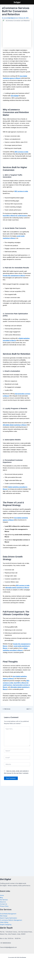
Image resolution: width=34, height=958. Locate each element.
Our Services (4, 900)
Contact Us (3, 904)
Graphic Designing (5, 924)
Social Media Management (8, 914)
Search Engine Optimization (8, 918)
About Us (3, 902)
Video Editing (4, 922)
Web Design (3, 916)
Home (2, 895)
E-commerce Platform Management (11, 920)
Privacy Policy (4, 906)
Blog (1, 897)
